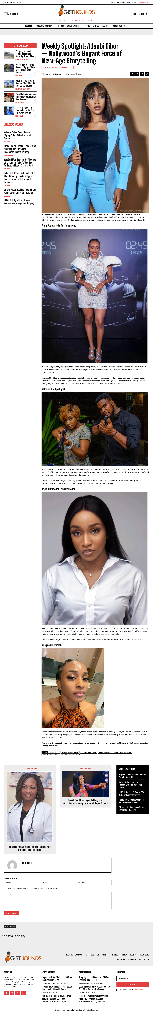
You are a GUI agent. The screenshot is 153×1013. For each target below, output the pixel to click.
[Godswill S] (43, 74)
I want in (131, 985)
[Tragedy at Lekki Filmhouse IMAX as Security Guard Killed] (9, 54)
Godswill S (56, 74)
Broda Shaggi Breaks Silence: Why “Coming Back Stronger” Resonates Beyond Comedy (20, 148)
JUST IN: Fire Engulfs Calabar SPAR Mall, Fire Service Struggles (26, 83)
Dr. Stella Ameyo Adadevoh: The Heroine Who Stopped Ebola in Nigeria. (30, 848)
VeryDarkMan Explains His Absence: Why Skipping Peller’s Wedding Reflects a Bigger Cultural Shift (20, 162)
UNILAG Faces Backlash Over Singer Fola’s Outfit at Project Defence (20, 191)
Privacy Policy (139, 990)
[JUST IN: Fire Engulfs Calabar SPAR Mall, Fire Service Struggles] (9, 84)
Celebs (18, 75)
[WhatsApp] (147, 74)
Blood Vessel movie (70, 752)
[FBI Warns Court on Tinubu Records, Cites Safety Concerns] (9, 110)
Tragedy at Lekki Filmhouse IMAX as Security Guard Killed (25, 54)
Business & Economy (23, 89)
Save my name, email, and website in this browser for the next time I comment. (33, 888)
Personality (66, 67)
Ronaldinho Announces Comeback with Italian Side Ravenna (26, 97)
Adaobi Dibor (54, 752)
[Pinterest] (142, 74)
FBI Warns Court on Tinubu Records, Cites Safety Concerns (25, 110)
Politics (19, 116)
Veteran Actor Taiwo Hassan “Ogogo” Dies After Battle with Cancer (25, 68)
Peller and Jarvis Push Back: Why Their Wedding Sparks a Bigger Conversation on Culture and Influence (19, 178)
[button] (125, 25)
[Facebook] (132, 74)
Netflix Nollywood (88, 752)
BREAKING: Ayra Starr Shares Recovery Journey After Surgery (19, 202)
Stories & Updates (22, 59)
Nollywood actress (122, 752)
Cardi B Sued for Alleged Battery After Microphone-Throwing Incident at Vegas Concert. (86, 802)
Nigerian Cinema (105, 752)
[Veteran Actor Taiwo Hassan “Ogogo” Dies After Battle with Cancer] (9, 68)
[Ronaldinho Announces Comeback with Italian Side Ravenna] (9, 97)
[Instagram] (12, 993)
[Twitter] (137, 74)
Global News (20, 102)
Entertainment (10, 155)
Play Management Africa (52, 755)
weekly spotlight (72, 755)
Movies (55, 67)
